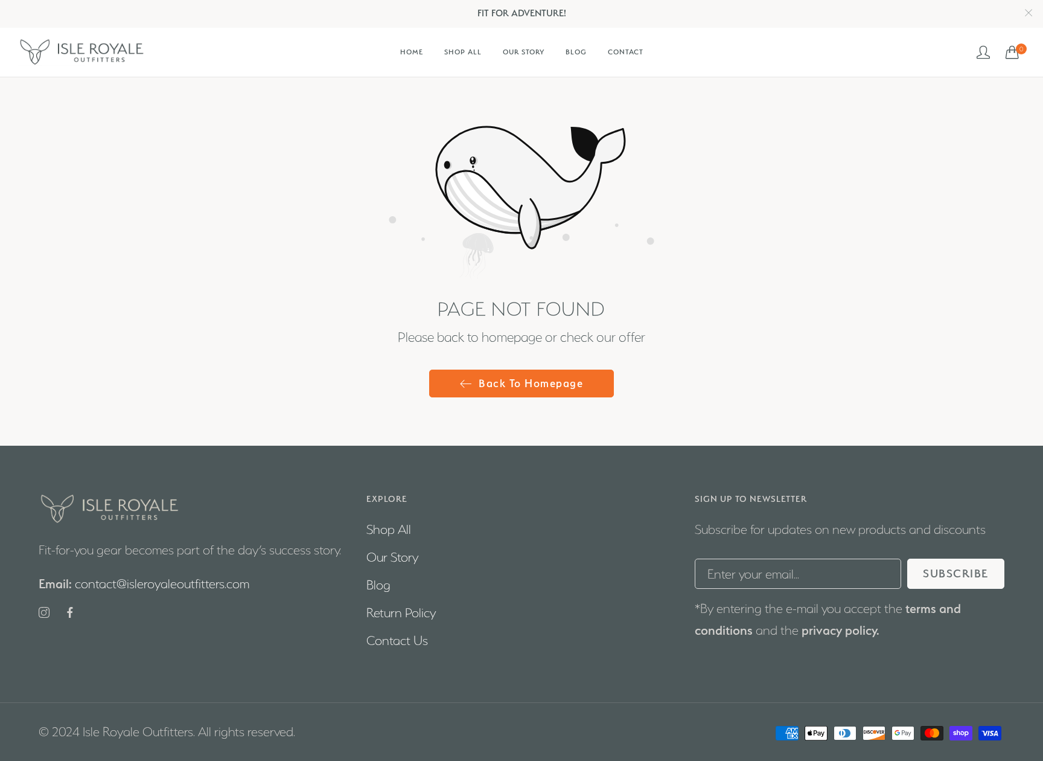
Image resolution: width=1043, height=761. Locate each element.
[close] (1028, 13)
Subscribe (956, 573)
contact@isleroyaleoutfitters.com (144, 584)
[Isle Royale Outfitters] (81, 52)
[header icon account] (984, 52)
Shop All (388, 529)
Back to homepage (531, 383)
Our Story (392, 557)
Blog (378, 584)
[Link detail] (44, 614)
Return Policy (401, 612)
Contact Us (397, 640)
